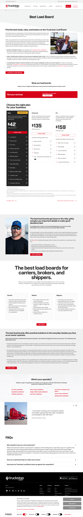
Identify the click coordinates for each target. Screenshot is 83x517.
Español (56, 491)
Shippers (49, 491)
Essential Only (72, 507)
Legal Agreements (68, 488)
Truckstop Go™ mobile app (19, 64)
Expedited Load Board (18, 392)
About (50, 6)
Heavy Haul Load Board (36, 389)
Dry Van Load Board (17, 389)
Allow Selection (72, 503)
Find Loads (47, 95)
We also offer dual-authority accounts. (66, 200)
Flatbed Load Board (17, 394)
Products (27, 6)
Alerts (56, 488)
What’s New (42, 493)
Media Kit (66, 495)
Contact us (59, 6)
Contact (41, 489)
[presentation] (73, 405)
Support (67, 485)
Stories (56, 495)
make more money (62, 66)
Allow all (72, 499)
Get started (36, 254)
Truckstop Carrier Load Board (39, 50)
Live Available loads (10, 1)
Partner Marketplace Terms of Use (71, 489)
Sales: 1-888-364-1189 (10, 487)
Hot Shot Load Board (36, 394)
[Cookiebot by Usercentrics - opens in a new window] (8, 514)
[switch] (37, 514)
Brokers (49, 489)
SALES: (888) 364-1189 (62, 1)
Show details (67, 514)
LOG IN (75, 6)
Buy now (41, 324)
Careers (41, 488)
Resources (43, 6)
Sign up (7, 485)
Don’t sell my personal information (71, 491)
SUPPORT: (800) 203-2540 (72, 1)
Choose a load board (14, 72)
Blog (55, 489)
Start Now (17, 132)
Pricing (35, 6)
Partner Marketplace (58, 493)
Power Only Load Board (61, 393)
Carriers (49, 488)
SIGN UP (68, 6)
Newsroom (42, 491)
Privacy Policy (67, 493)
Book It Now (35, 240)
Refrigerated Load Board (61, 396)
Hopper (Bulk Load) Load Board (38, 392)
